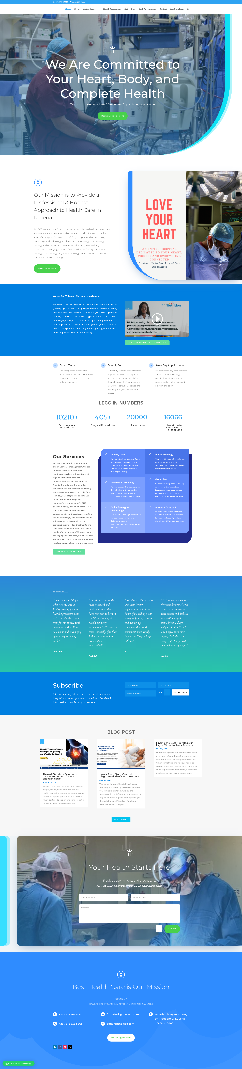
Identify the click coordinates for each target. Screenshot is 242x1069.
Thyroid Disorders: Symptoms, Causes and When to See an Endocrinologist (60, 776)
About (77, 9)
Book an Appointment (121, 1037)
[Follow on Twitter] (70, 1047)
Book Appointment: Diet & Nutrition (147, 343)
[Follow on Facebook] (60, 1047)
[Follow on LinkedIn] (55, 1047)
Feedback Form (177, 9)
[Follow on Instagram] (65, 1047)
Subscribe (180, 692)
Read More (121, 819)
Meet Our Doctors (47, 268)
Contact (163, 9)
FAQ (126, 9)
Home (68, 9)
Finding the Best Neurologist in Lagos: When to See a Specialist (175, 744)
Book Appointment (147, 9)
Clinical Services (90, 9)
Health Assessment (112, 9)
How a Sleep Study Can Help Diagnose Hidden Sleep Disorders (119, 775)
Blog (133, 9)
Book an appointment (112, 116)
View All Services (69, 551)
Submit (172, 929)
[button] (19, 1063)
